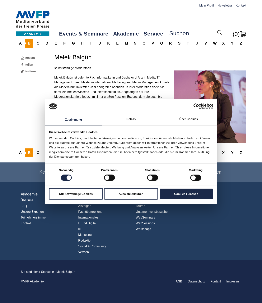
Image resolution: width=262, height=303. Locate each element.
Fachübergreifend (90, 211)
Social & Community (92, 246)
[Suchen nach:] (193, 34)
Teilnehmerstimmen (34, 217)
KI (79, 229)
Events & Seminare (83, 34)
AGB (179, 281)
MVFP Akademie (32, 19)
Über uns (27, 200)
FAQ (24, 206)
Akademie (126, 34)
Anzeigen (84, 206)
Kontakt (241, 5)
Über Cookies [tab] (188, 119)
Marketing (85, 234)
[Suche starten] (219, 32)
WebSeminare (145, 217)
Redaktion (85, 240)
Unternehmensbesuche (152, 211)
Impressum (233, 281)
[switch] (109, 178)
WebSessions (145, 223)
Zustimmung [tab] (73, 119)
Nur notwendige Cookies (76, 193)
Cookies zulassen (186, 193)
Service (153, 34)
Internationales (88, 217)
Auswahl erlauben (131, 193)
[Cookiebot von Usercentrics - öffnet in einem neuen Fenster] (196, 106)
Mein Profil (206, 5)
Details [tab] (131, 119)
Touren (140, 206)
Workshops (143, 229)
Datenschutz (196, 281)
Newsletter (225, 5)
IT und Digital (87, 223)
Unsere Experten (32, 211)
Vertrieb (83, 252)
